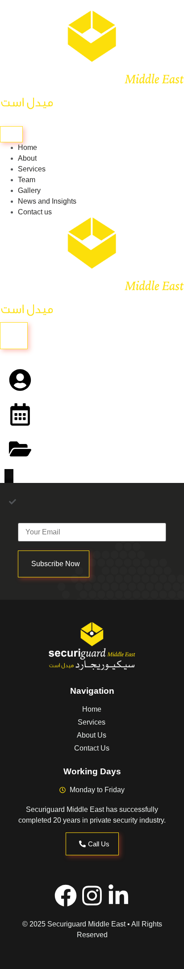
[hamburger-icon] (11, 134)
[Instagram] (92, 895)
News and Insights (47, 201)
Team (26, 180)
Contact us (35, 212)
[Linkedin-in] (118, 895)
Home (27, 147)
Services (32, 169)
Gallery (29, 190)
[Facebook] (65, 895)
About (27, 158)
